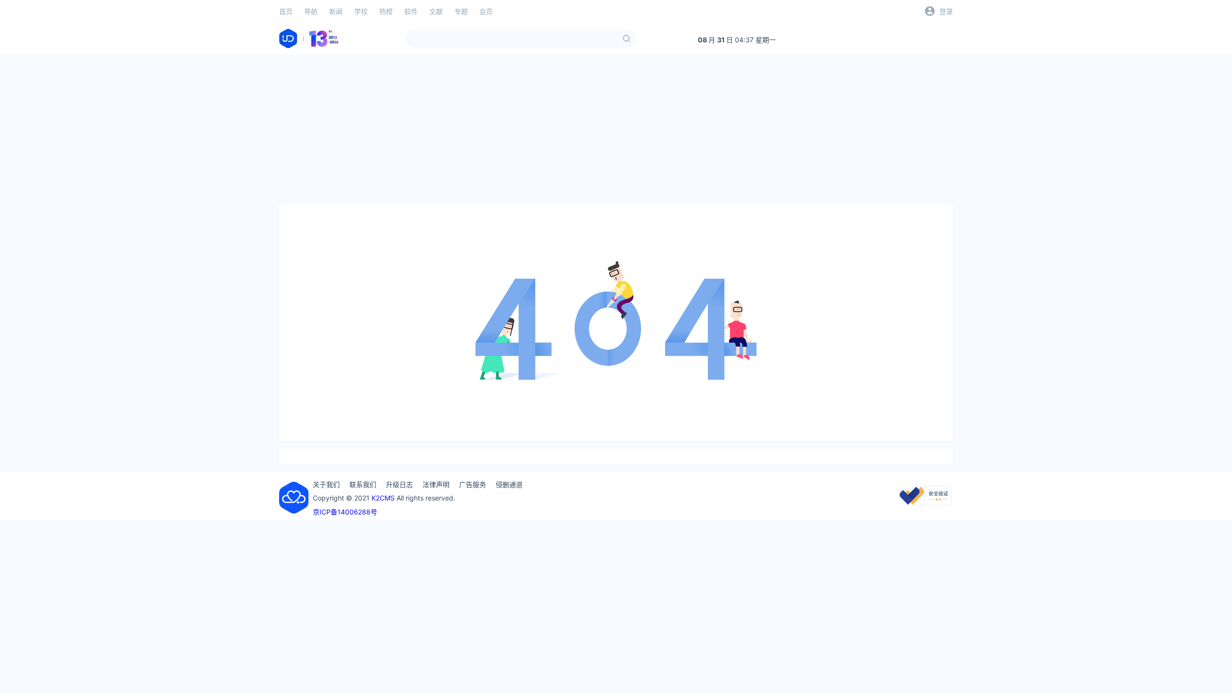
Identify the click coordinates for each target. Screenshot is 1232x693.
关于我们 (326, 484)
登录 (946, 11)
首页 (286, 11)
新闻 (336, 11)
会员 (486, 11)
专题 (461, 11)
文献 (436, 11)
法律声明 (436, 484)
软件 (411, 11)
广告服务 (472, 484)
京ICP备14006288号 (345, 512)
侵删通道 (509, 484)
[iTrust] (925, 503)
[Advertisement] (616, 129)
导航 (311, 11)
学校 (361, 11)
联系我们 (362, 484)
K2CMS (383, 498)
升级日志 (399, 484)
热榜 (386, 11)
